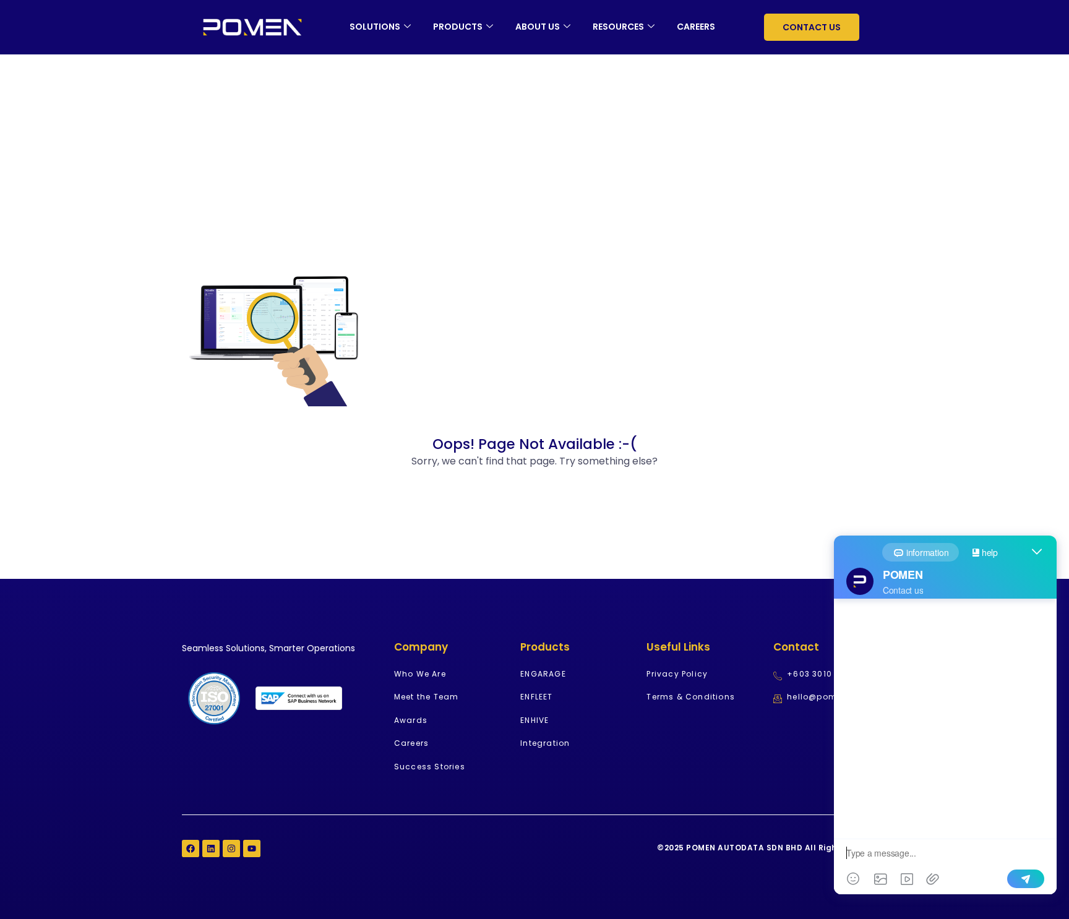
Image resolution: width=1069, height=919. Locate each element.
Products (458, 26)
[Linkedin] (211, 848)
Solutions (375, 26)
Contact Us (812, 27)
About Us (537, 26)
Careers (696, 26)
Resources (618, 26)
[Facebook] (190, 848)
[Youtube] (251, 848)
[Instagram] (231, 848)
